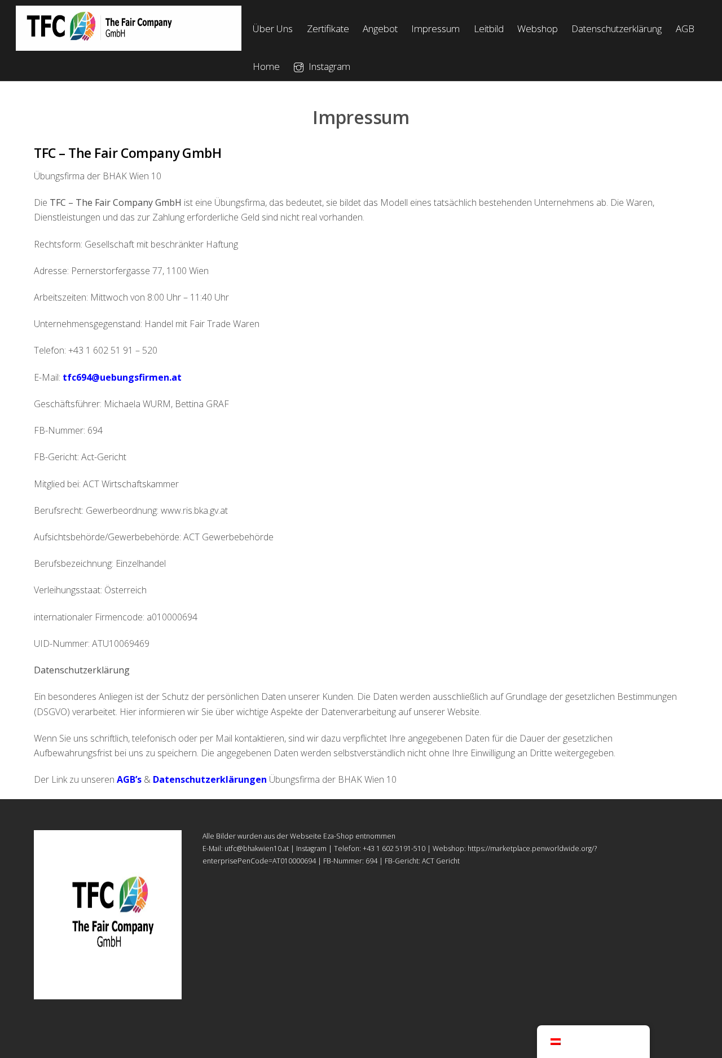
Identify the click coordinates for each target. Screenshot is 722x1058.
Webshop (537, 28)
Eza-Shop (338, 836)
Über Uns (273, 28)
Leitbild (489, 28)
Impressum (435, 28)
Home (266, 66)
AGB (685, 28)
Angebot (380, 28)
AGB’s (130, 779)
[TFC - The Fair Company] (128, 46)
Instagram (328, 66)
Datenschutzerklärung (616, 28)
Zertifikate (328, 28)
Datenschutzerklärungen (211, 779)
